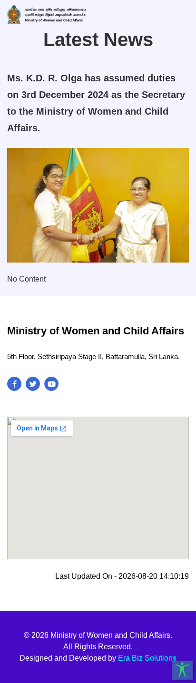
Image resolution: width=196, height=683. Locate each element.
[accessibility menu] (182, 670)
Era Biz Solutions (147, 658)
